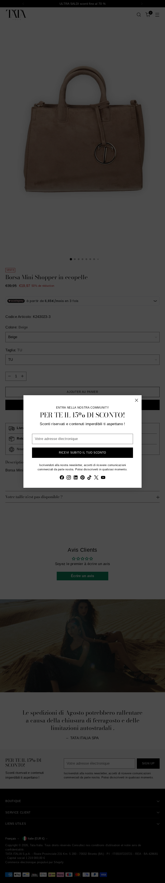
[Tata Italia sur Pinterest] (82, 478)
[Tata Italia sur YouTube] (103, 478)
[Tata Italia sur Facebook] (61, 478)
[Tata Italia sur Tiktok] (89, 478)
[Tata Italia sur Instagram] (68, 478)
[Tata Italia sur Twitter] (96, 478)
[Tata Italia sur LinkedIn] (75, 478)
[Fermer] (136, 400)
